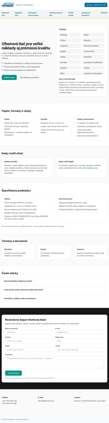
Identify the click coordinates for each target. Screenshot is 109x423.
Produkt (8, 337)
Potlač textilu (70, 14)
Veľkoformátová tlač (55, 14)
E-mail (57, 328)
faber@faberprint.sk (46, 401)
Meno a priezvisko (11, 328)
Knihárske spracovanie (33, 14)
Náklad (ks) (59, 337)
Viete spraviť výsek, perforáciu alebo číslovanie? (23, 290)
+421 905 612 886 (9, 403)
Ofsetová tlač (5, 14)
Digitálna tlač (18, 14)
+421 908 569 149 (9, 401)
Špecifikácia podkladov (29, 77)
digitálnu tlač (92, 168)
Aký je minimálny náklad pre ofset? (18, 281)
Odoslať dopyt (13, 373)
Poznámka (8, 354)
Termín (57, 346)
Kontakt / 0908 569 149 (96, 5)
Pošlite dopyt (9, 77)
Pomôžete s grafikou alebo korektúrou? (20, 298)
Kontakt (104, 13)
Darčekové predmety (86, 14)
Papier (7, 346)
